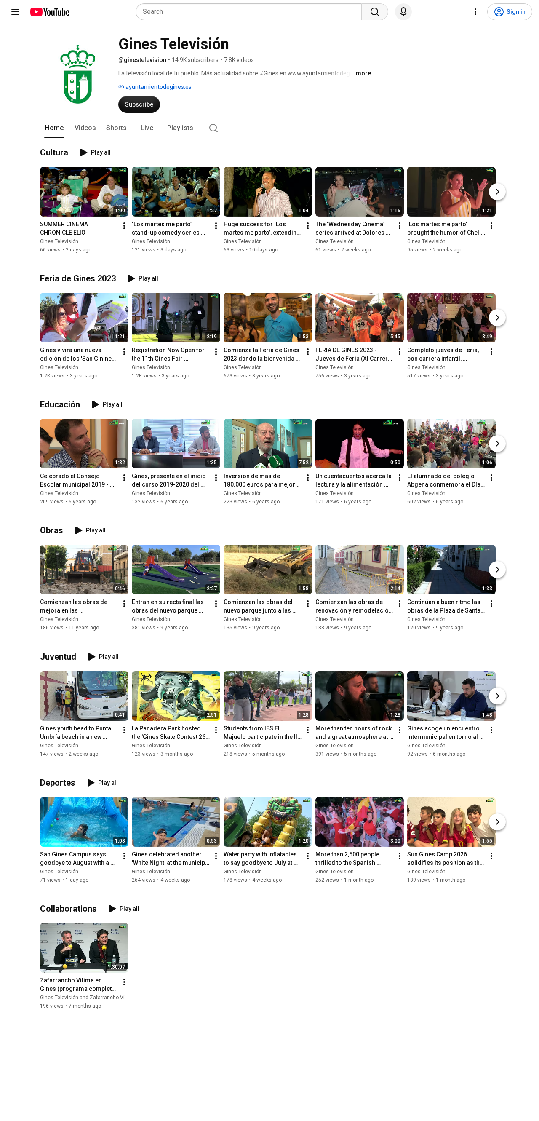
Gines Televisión (59, 241)
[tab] (54, 128)
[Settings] (475, 12)
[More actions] (124, 225)
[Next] (497, 191)
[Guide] (15, 12)
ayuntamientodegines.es (158, 86)
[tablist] (269, 128)
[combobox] (251, 12)
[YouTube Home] (49, 12)
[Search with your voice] (403, 11)
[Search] (374, 11)
